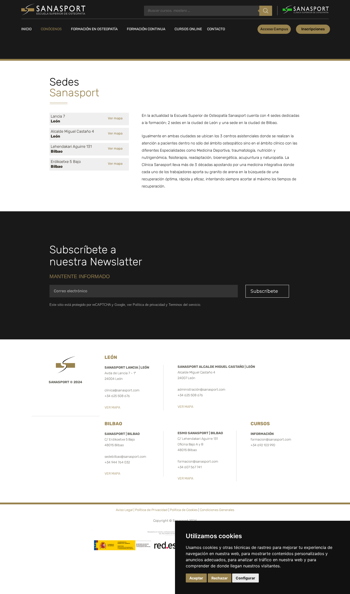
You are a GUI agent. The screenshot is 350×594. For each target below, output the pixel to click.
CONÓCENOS (51, 29)
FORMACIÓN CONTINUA (146, 29)
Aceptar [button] (196, 578)
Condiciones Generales (217, 510)
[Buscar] (265, 11)
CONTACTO (216, 29)
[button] (274, 29)
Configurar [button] (245, 578)
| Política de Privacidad (150, 510)
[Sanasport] (53, 9)
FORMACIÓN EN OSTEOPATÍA (94, 29)
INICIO (26, 29)
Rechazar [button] (219, 578)
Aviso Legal (124, 510)
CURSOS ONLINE (188, 29)
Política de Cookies (184, 510)
